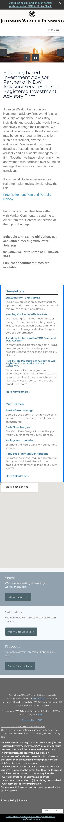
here (40, 714)
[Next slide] (60, 52)
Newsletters (15, 291)
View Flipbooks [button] (18, 666)
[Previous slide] (3, 52)
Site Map (23, 800)
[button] (53, 29)
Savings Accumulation (20, 440)
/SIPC (43, 698)
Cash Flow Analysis (18, 427)
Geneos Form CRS (32, 720)
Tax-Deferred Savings (19, 410)
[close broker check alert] (59, 3)
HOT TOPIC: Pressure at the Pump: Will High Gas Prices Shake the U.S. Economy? (31, 363)
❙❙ (36, 57)
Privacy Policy (8, 800)
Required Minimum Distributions (27, 453)
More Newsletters (18, 391)
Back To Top (51, 811)
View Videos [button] (16, 597)
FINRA (36, 698)
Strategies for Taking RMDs (23, 297)
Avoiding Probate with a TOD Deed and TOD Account (31, 339)
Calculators (15, 404)
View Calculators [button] (19, 631)
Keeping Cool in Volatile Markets (26, 314)
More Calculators (17, 476)
